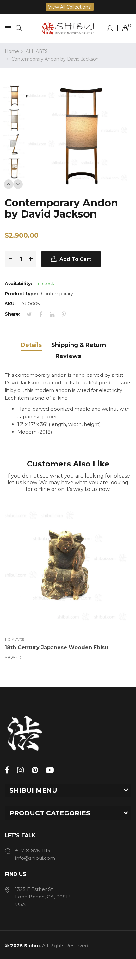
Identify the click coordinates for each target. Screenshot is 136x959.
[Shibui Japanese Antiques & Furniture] (68, 28)
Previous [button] (8, 184)
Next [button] (18, 184)
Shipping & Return (78, 345)
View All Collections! (69, 7)
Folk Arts (14, 639)
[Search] (19, 28)
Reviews (68, 356)
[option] (16, 97)
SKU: (10, 304)
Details (31, 345)
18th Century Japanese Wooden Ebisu (56, 647)
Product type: (21, 294)
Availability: (18, 283)
